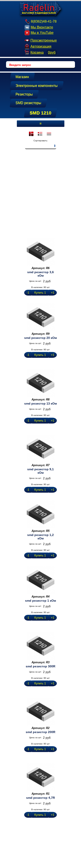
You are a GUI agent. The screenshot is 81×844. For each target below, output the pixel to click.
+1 (52, 292)
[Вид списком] (49, 134)
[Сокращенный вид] (40, 134)
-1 (28, 292)
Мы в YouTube (42, 32)
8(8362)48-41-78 (44, 21)
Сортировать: (40, 140)
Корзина (43, 52)
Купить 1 (40, 292)
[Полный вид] (31, 134)
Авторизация (40, 46)
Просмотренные (43, 40)
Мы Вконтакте (42, 27)
